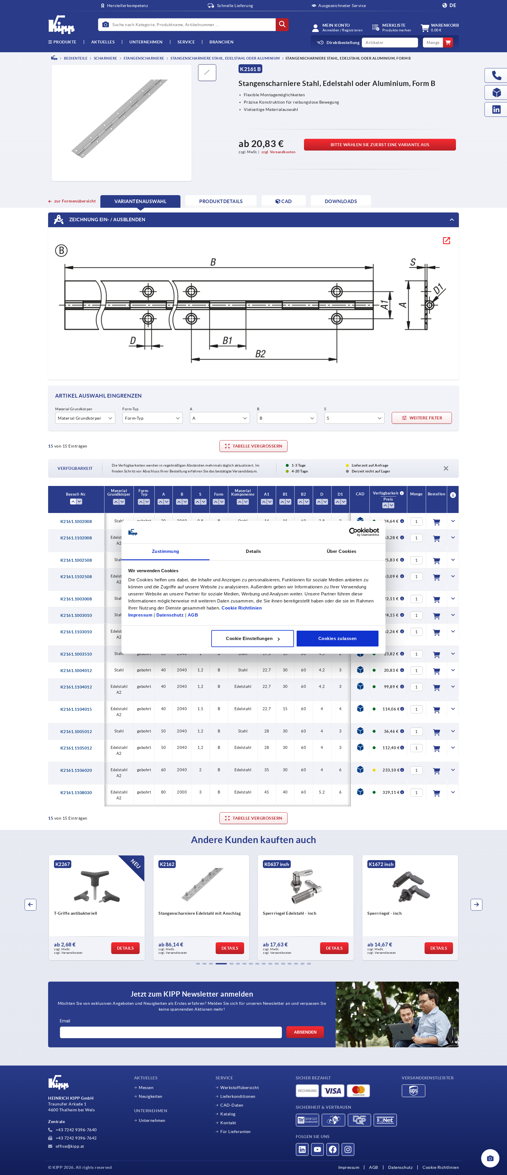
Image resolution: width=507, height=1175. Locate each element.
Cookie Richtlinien (242, 608)
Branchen (221, 42)
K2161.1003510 (76, 654)
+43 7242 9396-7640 (76, 1129)
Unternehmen (146, 42)
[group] (112, 907)
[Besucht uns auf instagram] (348, 1149)
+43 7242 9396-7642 (76, 1138)
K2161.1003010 (76, 615)
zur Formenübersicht (75, 201)
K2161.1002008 (76, 521)
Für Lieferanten (235, 1131)
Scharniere (105, 58)
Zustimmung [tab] (165, 551)
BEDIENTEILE (75, 58)
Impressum (140, 615)
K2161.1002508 (76, 560)
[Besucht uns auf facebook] (332, 1149)
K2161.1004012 (76, 670)
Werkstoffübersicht (239, 1087)
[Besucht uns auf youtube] (317, 1149)
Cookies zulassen (337, 638)
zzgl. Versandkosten (278, 152)
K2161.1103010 (76, 631)
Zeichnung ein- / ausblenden (106, 219)
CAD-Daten (232, 1105)
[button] (198, 964)
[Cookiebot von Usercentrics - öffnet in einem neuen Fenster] (353, 532)
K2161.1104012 (76, 687)
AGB (193, 615)
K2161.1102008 (76, 538)
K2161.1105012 (76, 748)
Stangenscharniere (143, 58)
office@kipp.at (69, 1146)
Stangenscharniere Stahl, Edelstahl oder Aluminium (225, 58)
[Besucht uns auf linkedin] (302, 1149)
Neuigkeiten (151, 1096)
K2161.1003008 (76, 599)
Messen (146, 1087)
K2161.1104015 (76, 709)
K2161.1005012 (76, 731)
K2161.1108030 (76, 792)
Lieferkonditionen (238, 1096)
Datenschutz (170, 615)
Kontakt (228, 1122)
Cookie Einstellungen (249, 638)
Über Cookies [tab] (341, 551)
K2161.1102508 (76, 576)
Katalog (228, 1114)
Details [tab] (253, 551)
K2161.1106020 (76, 770)
